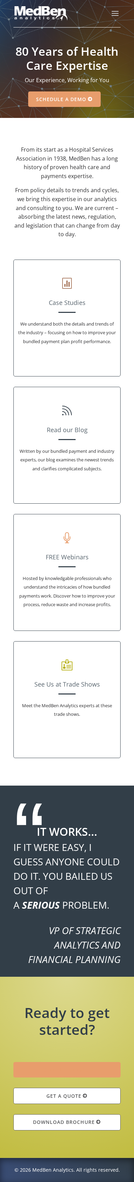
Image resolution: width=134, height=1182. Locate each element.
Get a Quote (63, 1096)
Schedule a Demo (61, 99)
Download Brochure (64, 1122)
